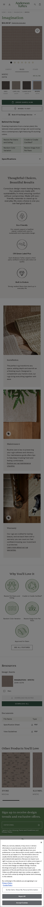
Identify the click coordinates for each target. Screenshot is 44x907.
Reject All (22, 896)
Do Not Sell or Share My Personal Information (22, 890)
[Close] (41, 842)
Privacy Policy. (7, 883)
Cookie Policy (7, 885)
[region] (22, 873)
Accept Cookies (22, 903)
